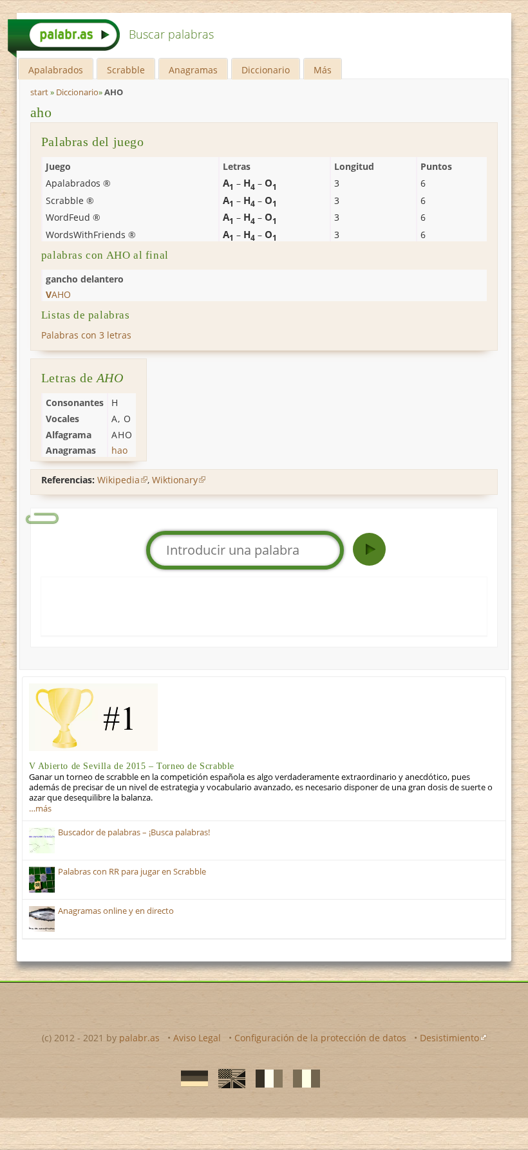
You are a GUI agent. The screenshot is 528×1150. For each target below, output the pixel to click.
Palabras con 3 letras (86, 335)
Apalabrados (55, 70)
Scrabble (126, 70)
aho (41, 112)
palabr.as (139, 1038)
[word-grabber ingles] (228, 1077)
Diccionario (265, 70)
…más (40, 808)
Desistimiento (449, 1038)
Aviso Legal (197, 1038)
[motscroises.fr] (265, 1077)
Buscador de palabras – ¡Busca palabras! (134, 832)
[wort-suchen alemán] (190, 1077)
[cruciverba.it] (302, 1077)
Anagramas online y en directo (116, 910)
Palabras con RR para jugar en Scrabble (132, 871)
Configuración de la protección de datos (320, 1038)
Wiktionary (175, 480)
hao (119, 450)
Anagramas (193, 70)
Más (323, 70)
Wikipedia (118, 480)
